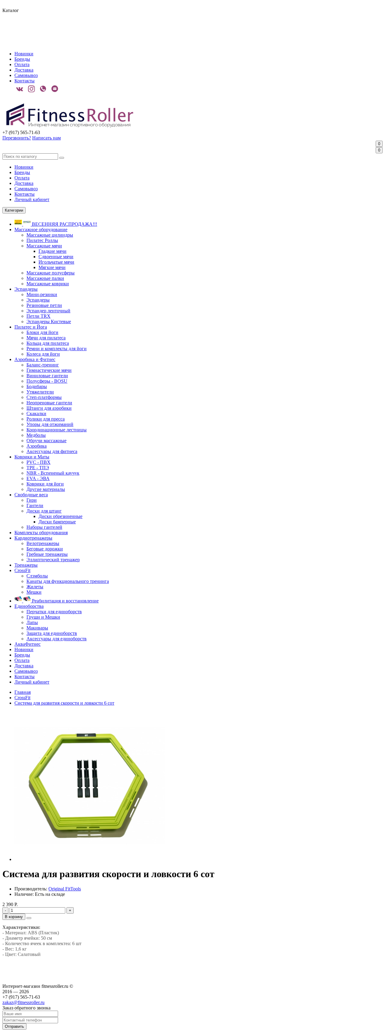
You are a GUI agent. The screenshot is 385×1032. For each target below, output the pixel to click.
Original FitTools (64, 888)
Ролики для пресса (45, 418)
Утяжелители (40, 391)
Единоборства (29, 606)
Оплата (21, 64)
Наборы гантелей (44, 527)
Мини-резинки (41, 294)
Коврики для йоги (45, 483)
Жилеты (34, 586)
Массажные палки (45, 278)
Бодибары (36, 386)
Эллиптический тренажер (53, 559)
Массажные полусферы (50, 272)
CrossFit (22, 570)
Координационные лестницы (56, 429)
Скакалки (36, 413)
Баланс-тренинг (42, 364)
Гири (31, 500)
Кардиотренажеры (33, 537)
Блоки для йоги (42, 332)
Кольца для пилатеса (47, 343)
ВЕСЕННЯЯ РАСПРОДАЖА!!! (64, 224)
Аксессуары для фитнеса (51, 451)
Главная (22, 692)
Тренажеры (26, 565)
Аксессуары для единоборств (56, 638)
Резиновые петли (44, 305)
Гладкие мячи (52, 251)
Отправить (14, 1026)
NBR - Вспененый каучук (52, 473)
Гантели (34, 505)
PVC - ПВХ (38, 462)
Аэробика (36, 446)
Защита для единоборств (51, 633)
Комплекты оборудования (41, 532)
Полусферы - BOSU (46, 381)
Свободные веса (31, 494)
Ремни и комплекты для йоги (56, 348)
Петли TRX (38, 316)
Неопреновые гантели (49, 402)
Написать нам (46, 137)
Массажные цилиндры (49, 234)
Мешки (34, 592)
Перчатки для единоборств (54, 611)
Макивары (37, 627)
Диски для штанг (44, 510)
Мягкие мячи (52, 267)
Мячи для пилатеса (46, 337)
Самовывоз (26, 75)
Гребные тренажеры (47, 554)
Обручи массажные (46, 440)
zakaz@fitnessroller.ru (23, 1002)
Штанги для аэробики (49, 408)
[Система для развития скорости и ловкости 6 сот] (89, 859)
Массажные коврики (47, 283)
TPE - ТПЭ (37, 467)
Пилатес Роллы (42, 240)
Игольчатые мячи (56, 262)
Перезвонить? (16, 137)
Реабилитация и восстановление (65, 600)
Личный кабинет (31, 199)
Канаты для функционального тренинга (67, 581)
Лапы (32, 622)
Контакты (24, 80)
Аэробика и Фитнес (34, 359)
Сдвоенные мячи (55, 256)
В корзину (14, 916)
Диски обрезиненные (60, 516)
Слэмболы (37, 575)
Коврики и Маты (31, 456)
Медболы (36, 435)
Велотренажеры (42, 543)
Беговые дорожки (44, 548)
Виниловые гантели (47, 375)
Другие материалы (45, 489)
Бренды (22, 59)
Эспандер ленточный (48, 310)
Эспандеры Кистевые (48, 321)
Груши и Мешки (43, 617)
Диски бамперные (57, 521)
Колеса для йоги (43, 354)
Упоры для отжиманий (49, 424)
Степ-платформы (44, 397)
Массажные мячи (44, 245)
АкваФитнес (27, 644)
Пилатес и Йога (30, 326)
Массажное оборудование (40, 229)
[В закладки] (28, 918)
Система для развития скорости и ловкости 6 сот (64, 703)
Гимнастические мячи (49, 370)
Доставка (23, 69)
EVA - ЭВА (38, 478)
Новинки (23, 53)
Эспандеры (26, 289)
